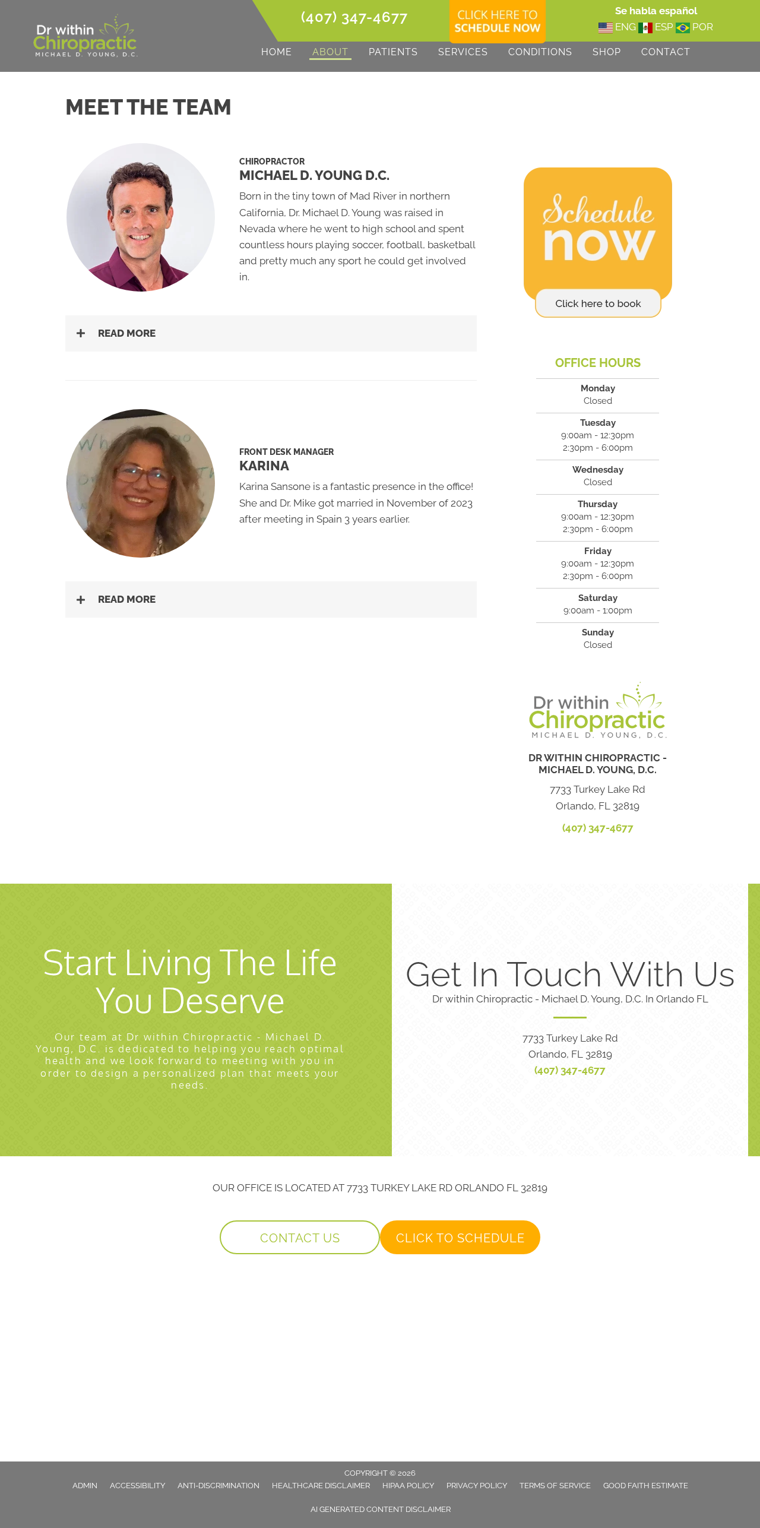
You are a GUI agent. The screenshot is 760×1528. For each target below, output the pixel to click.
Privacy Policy (476, 1485)
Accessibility (137, 1485)
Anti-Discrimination (218, 1485)
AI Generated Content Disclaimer (381, 1509)
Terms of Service (555, 1485)
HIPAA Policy (408, 1485)
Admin (84, 1485)
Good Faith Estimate (645, 1485)
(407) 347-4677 (354, 17)
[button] (271, 333)
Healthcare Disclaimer (321, 1485)
